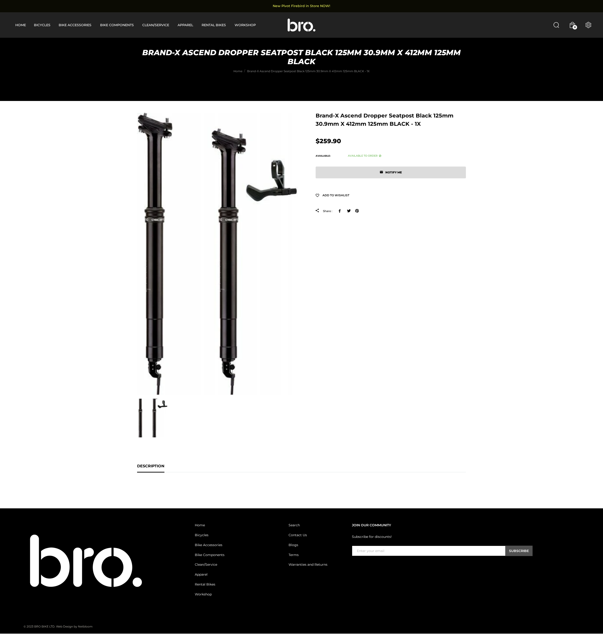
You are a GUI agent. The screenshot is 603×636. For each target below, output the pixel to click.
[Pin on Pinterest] (357, 210)
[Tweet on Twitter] (348, 210)
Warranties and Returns (308, 564)
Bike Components (209, 555)
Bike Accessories (208, 545)
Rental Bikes (205, 584)
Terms (294, 555)
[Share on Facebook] (340, 210)
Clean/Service (206, 564)
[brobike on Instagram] (366, 566)
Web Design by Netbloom (74, 626)
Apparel (201, 574)
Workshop (203, 594)
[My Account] (588, 25)
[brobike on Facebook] (355, 566)
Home (200, 525)
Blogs (293, 545)
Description (150, 466)
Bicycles (201, 535)
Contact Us (298, 535)
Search (294, 525)
